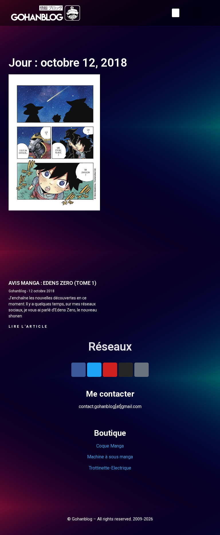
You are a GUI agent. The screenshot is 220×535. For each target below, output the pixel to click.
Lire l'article (28, 327)
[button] (175, 13)
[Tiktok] (141, 370)
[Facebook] (78, 370)
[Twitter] (94, 370)
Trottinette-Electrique (110, 468)
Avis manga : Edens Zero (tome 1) (52, 283)
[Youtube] (110, 370)
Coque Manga (110, 446)
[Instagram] (126, 370)
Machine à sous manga (110, 457)
